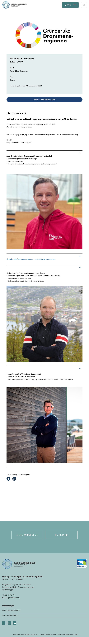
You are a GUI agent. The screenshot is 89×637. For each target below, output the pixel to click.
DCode (75, 634)
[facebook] (3, 623)
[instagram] (9, 623)
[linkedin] (14, 623)
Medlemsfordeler (27, 535)
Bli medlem (61, 535)
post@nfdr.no (13, 597)
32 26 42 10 (9, 595)
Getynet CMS (49, 634)
